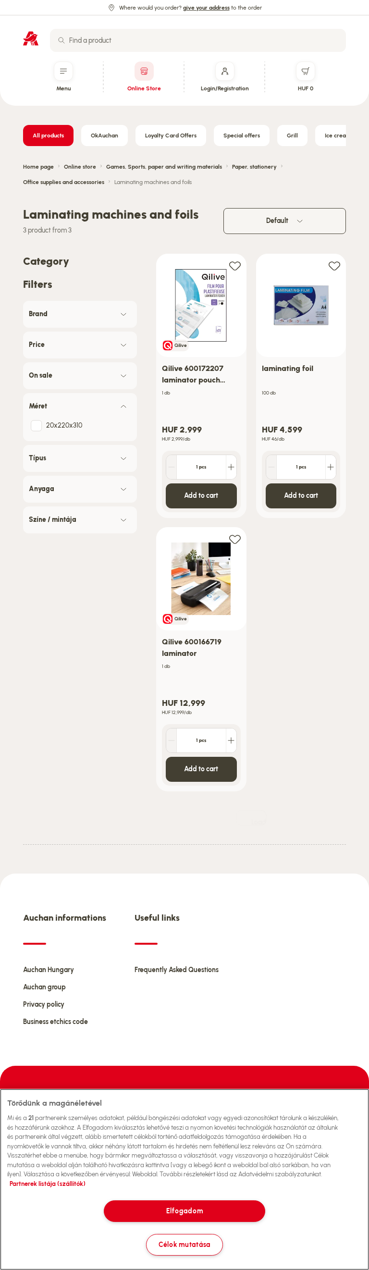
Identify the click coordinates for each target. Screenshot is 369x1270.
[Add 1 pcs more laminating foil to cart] (330, 467)
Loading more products (259, 822)
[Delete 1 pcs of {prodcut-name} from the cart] (171, 467)
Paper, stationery (254, 166)
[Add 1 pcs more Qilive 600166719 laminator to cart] (231, 740)
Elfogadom (184, 1211)
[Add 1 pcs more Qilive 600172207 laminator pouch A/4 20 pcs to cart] (231, 467)
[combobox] (198, 40)
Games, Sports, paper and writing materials (164, 166)
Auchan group (44, 987)
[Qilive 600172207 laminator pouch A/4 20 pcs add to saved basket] (235, 265)
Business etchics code (55, 1022)
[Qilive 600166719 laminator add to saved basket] (235, 539)
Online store (80, 166)
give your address (206, 7)
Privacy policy (43, 1004)
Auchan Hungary (48, 970)
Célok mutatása (184, 1244)
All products (48, 135)
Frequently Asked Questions (177, 970)
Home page (38, 166)
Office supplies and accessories (63, 182)
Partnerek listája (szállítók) (48, 1183)
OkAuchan (104, 135)
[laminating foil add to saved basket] (334, 265)
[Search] (61, 40)
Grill (292, 135)
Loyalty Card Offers (171, 135)
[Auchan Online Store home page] (30, 38)
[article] (201, 386)
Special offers (241, 135)
